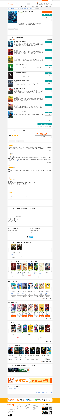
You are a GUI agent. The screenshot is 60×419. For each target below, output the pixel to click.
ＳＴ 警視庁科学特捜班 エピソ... (13, 253)
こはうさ (11, 177)
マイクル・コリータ (47, 273)
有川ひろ (35, 293)
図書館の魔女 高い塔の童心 (47, 291)
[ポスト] (28, 237)
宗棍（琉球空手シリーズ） (21, 356)
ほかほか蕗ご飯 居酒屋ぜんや (24, 272)
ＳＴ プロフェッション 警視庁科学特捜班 (20, 111)
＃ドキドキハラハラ (12, 140)
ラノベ (29, 6)
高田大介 (46, 293)
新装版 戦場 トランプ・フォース (32, 356)
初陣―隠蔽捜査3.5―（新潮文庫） (10, 356)
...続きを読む (16, 160)
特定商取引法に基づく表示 (36, 410)
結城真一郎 (46, 314)
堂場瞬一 (23, 293)
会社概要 (34, 405)
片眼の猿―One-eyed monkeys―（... (36, 272)
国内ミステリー (17, 388)
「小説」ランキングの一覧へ (48, 341)
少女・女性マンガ (17, 6)
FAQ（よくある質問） (27, 410)
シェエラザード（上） (30, 272)
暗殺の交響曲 (24, 333)
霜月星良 (27, 314)
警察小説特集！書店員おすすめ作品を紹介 (13, 374)
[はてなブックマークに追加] (32, 237)
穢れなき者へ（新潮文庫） (47, 272)
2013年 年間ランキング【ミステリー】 (24, 374)
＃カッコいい (21, 140)
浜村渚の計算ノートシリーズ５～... (19, 292)
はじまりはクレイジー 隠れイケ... (19, 313)
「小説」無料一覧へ (49, 318)
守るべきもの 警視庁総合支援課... (24, 292)
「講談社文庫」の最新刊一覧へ (47, 298)
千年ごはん (40, 271)
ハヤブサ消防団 (41, 333)
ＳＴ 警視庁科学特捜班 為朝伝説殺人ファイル (21, 80)
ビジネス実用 (37, 6)
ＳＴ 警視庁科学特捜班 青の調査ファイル (20, 41)
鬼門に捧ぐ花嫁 (13, 312)
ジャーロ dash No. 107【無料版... (41, 313)
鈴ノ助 (38, 314)
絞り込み (16, 4)
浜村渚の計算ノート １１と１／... (41, 292)
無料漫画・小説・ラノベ (20, 406)
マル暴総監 (48, 355)
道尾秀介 (35, 273)
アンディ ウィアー (13, 273)
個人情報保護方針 (35, 409)
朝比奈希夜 (29, 314)
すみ (25, 314)
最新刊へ (15, 39)
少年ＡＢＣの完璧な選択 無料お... (47, 313)
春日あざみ (35, 314)
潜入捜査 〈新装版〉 (27, 356)
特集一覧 (18, 407)
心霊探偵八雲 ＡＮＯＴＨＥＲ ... (30, 292)
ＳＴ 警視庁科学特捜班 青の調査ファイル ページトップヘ (43, 392)
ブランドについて (35, 406)
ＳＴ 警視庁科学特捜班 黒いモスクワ (20, 88)
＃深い (17, 140)
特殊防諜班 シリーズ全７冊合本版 (38, 356)
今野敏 (19, 13)
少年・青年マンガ (13, 6)
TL (25, 6)
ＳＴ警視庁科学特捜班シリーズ (18, 215)
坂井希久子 (23, 273)
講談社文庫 (15, 214)
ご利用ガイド (50, 6)
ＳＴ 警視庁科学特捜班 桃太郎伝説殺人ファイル (21, 103)
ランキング (18, 408)
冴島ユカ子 (21, 314)
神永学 (29, 293)
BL (21, 6)
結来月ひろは (13, 314)
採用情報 (34, 407)
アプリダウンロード (27, 407)
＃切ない (9, 172)
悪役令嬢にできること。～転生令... (24, 313)
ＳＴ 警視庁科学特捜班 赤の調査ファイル (20, 49)
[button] (13, 257)
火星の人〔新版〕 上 (13, 272)
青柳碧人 (12, 293)
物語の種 (35, 291)
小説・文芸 (33, 6)
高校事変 (35, 333)
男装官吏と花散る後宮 (36, 313)
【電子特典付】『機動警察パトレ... (30, 334)
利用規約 (34, 408)
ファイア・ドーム (19, 334)
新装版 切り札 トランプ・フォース (43, 356)
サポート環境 (26, 409)
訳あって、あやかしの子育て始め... (30, 313)
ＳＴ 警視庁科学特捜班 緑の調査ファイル (20, 64)
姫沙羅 (23, 314)
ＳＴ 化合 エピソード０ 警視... (19, 253)
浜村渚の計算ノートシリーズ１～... (13, 292)
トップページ (18, 405)
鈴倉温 (32, 314)
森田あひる (18, 314)
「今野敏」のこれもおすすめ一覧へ (47, 361)
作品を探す (26, 406)
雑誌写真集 (41, 6)
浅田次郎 (29, 273)
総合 (9, 6)
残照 (14, 355)
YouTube (18, 414)
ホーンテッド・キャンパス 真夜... (13, 334)
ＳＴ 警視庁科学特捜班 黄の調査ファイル (20, 56)
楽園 (45, 333)
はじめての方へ (47, 6)
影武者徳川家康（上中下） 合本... (19, 272)
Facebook (18, 415)
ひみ (10, 165)
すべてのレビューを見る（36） (47, 203)
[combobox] (22, 4)
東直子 (40, 273)
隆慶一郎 (18, 273)
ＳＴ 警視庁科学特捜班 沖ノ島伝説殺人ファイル (21, 96)
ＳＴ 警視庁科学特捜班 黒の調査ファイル (20, 72)
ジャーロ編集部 (41, 314)
